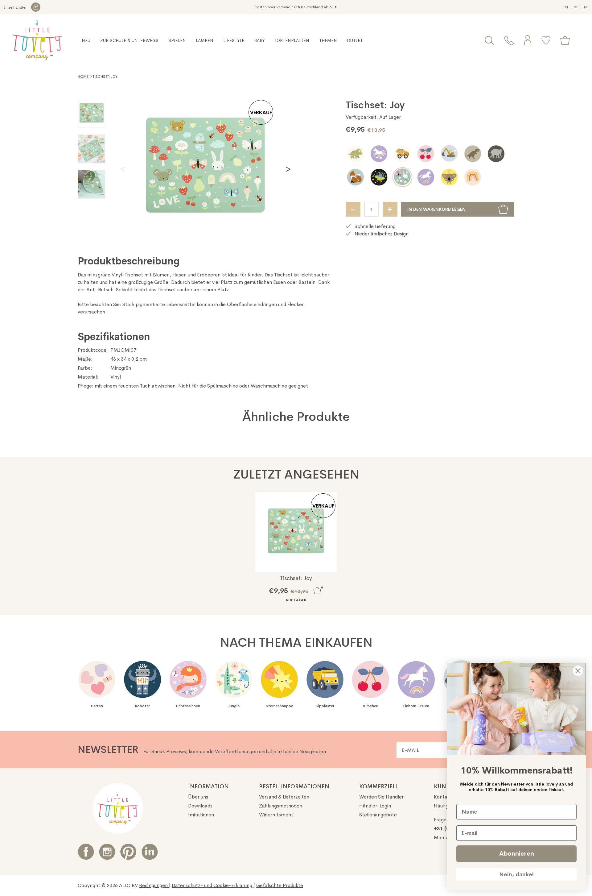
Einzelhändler (15, 7)
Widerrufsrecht (276, 814)
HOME (83, 76)
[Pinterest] (128, 852)
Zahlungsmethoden (280, 806)
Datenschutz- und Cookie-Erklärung (212, 885)
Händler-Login (375, 806)
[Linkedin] (150, 852)
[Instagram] (107, 852)
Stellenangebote (378, 814)
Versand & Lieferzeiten (284, 797)
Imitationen (201, 814)
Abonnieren (516, 853)
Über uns (198, 797)
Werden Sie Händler (381, 797)
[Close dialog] (578, 670)
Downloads (200, 806)
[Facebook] (86, 852)
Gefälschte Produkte (279, 885)
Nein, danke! (516, 874)
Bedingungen (154, 885)
